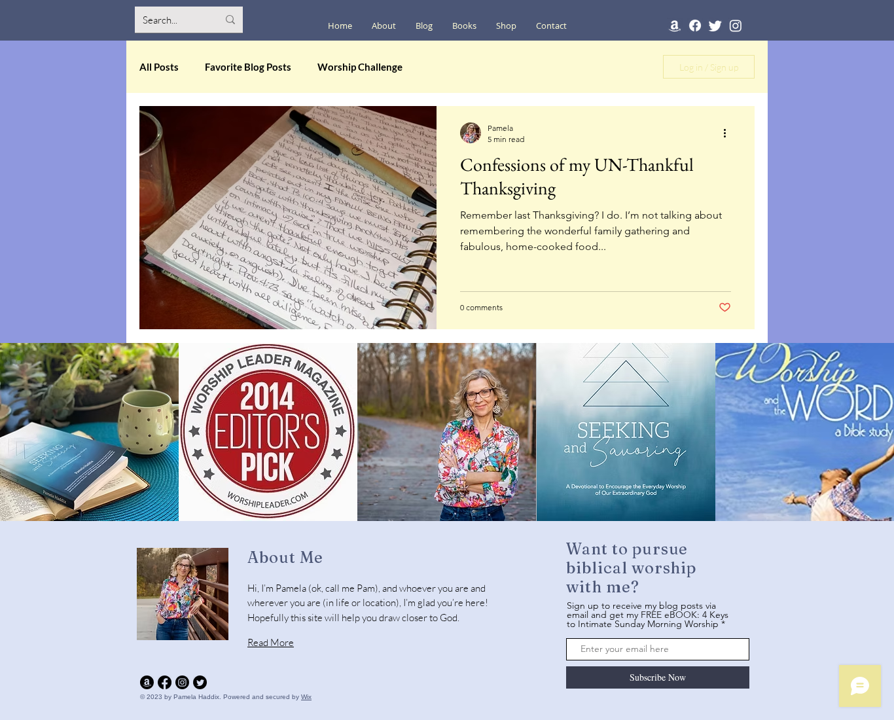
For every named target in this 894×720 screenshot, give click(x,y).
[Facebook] (695, 25)
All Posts (159, 67)
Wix (306, 696)
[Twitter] (715, 25)
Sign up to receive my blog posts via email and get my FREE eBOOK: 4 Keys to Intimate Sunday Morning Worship (647, 614)
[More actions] (729, 133)
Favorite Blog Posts (248, 67)
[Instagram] (735, 25)
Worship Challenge (359, 67)
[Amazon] (675, 25)
